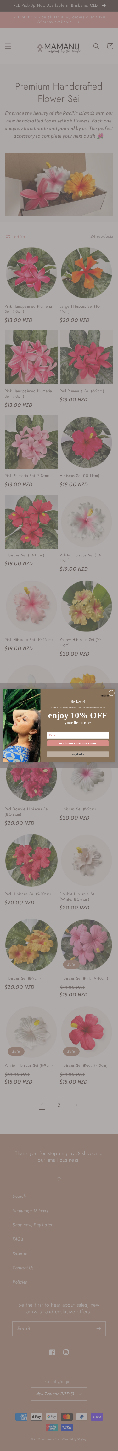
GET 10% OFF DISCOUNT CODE (78, 743)
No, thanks (78, 754)
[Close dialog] (111, 692)
